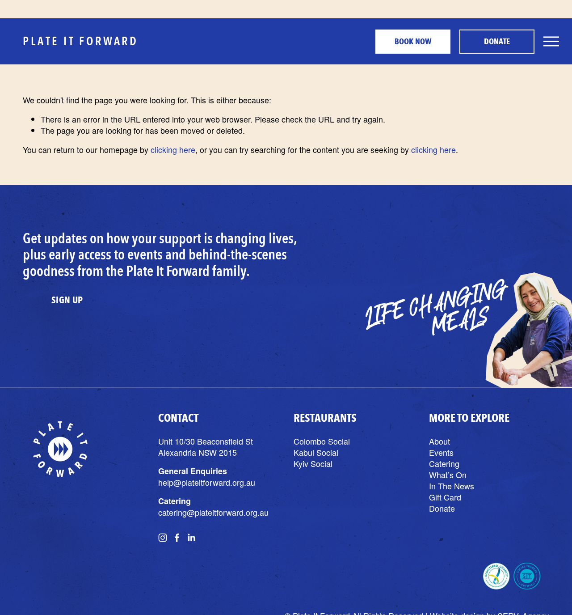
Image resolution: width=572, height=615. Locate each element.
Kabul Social (316, 452)
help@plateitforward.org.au (206, 482)
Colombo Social (322, 441)
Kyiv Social (313, 463)
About (439, 441)
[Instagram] (162, 537)
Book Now (413, 42)
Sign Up (67, 300)
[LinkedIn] (191, 537)
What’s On (448, 474)
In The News (451, 486)
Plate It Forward (81, 41)
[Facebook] (176, 537)
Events (441, 452)
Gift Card (445, 497)
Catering (444, 463)
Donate (497, 42)
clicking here (173, 149)
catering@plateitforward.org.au (213, 512)
